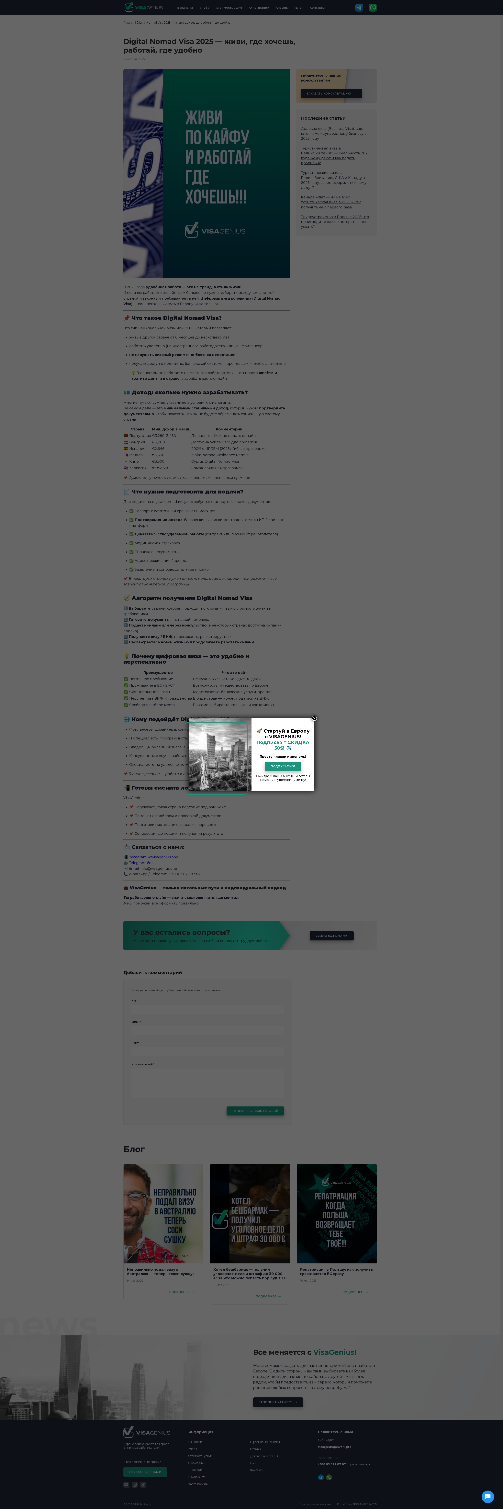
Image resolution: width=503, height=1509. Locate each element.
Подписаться (283, 766)
